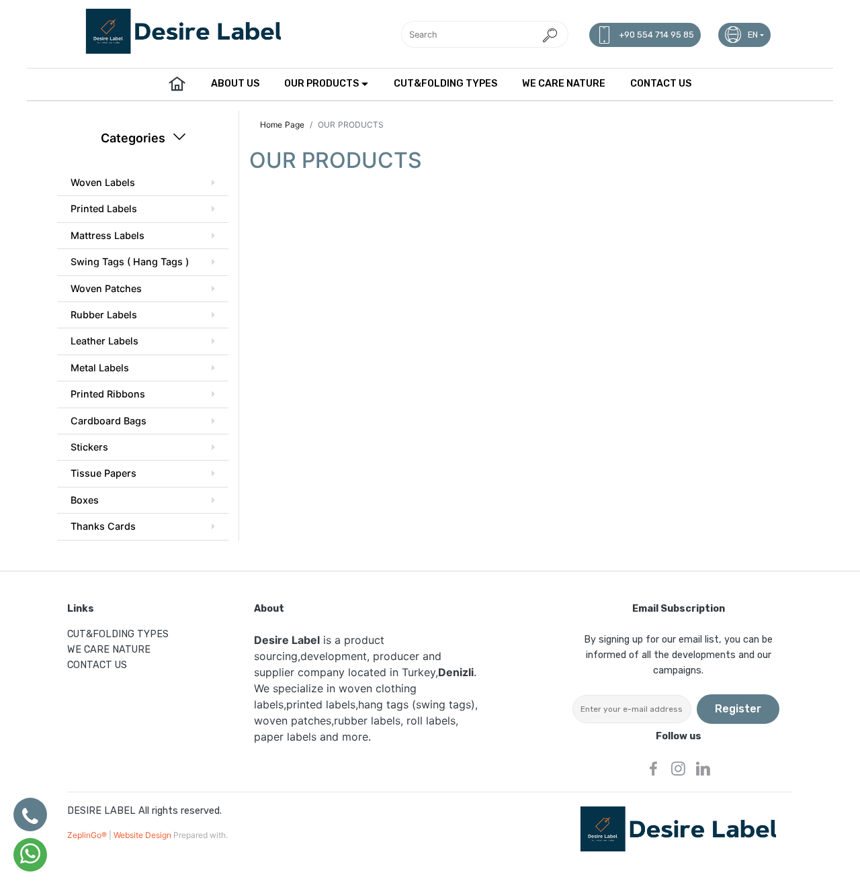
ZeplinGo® (88, 835)
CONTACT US (660, 83)
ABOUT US (235, 83)
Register (738, 708)
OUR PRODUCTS (321, 83)
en (753, 35)
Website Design (143, 835)
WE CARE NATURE (563, 83)
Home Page (282, 125)
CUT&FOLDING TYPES (445, 83)
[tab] (142, 183)
